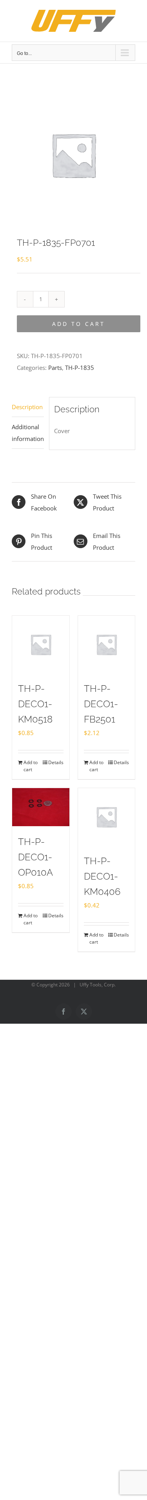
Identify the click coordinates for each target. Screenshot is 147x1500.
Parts (55, 367)
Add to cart (78, 323)
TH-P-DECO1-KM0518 (35, 704)
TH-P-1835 (79, 367)
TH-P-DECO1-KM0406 (102, 876)
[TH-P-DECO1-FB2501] (106, 644)
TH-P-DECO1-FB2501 (101, 704)
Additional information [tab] (28, 433)
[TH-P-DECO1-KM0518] (40, 644)
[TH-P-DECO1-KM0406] (106, 816)
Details (56, 762)
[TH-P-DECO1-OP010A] (40, 807)
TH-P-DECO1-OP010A (35, 857)
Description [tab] (27, 407)
